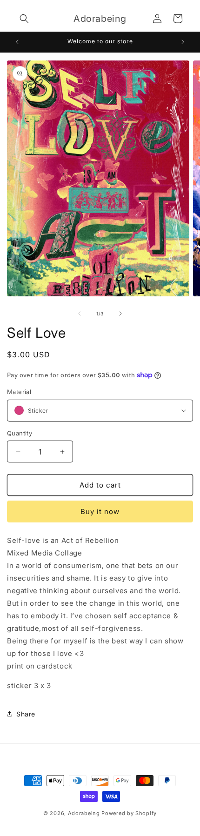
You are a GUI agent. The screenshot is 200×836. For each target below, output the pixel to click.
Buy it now (100, 511)
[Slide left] (79, 313)
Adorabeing (84, 813)
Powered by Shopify (129, 813)
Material (19, 391)
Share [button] (25, 714)
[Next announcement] (183, 42)
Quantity (19, 433)
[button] (24, 18)
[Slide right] (120, 313)
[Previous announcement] (17, 42)
